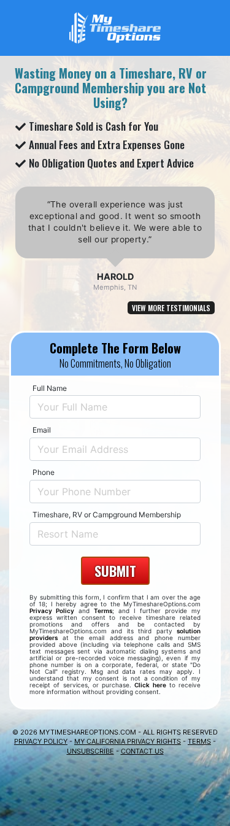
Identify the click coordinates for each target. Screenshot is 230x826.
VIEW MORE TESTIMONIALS (171, 308)
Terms (103, 610)
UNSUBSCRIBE (90, 751)
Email (42, 429)
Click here (150, 685)
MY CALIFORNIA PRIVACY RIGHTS (127, 741)
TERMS (199, 741)
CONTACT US (142, 751)
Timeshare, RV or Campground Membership (107, 514)
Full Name (50, 388)
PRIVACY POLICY (40, 741)
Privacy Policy (51, 610)
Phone (44, 472)
